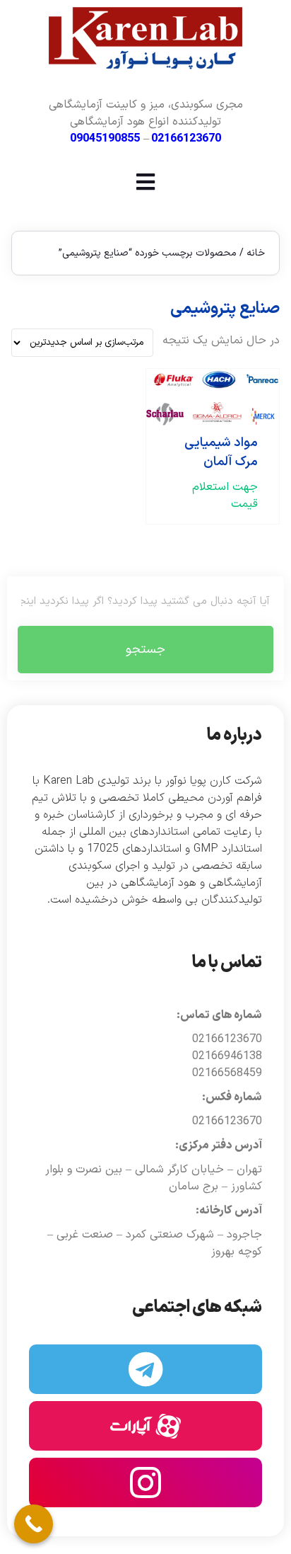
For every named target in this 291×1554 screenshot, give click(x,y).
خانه (256, 253)
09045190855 (105, 138)
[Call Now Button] (33, 1523)
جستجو (145, 649)
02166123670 (186, 138)
